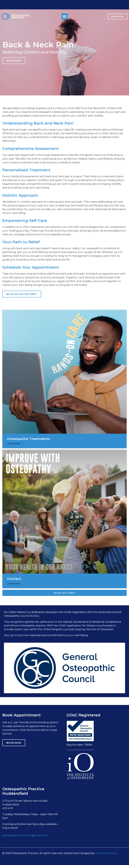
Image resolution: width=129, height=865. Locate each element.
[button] (65, 16)
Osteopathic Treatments (28, 439)
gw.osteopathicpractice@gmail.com (24, 835)
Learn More (13, 443)
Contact (14, 579)
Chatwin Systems (106, 853)
